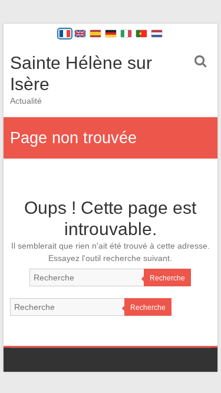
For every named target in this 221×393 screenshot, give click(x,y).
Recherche (167, 278)
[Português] (141, 33)
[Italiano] (126, 33)
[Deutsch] (111, 33)
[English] (80, 33)
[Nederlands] (157, 33)
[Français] (65, 33)
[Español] (95, 33)
